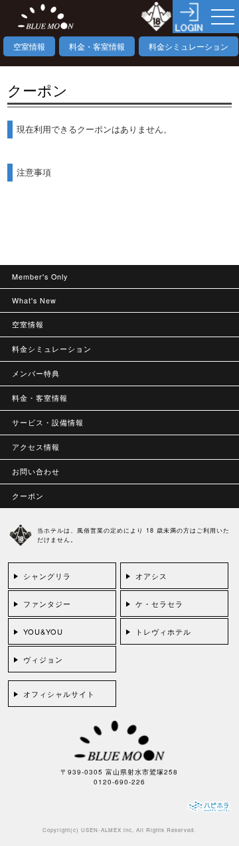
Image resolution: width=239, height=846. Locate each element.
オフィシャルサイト (59, 693)
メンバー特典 (36, 373)
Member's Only (40, 277)
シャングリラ (47, 575)
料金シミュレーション (188, 46)
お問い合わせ (36, 471)
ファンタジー (47, 603)
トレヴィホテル (163, 631)
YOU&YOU (43, 631)
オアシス (151, 575)
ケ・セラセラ (159, 603)
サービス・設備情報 (48, 422)
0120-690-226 (119, 781)
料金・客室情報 (97, 46)
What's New (34, 300)
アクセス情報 (36, 447)
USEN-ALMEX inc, (107, 829)
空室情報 (29, 46)
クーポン (28, 496)
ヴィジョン (43, 659)
